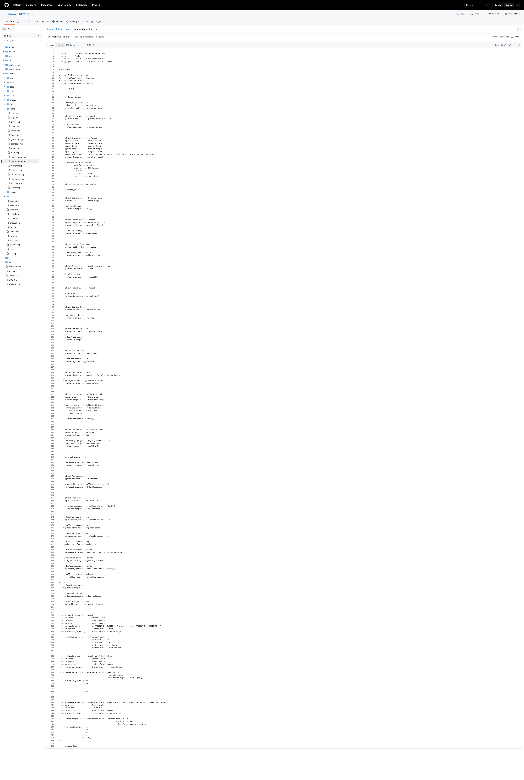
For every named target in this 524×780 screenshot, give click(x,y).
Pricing (96, 5)
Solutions (31, 5)
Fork (495, 14)
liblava (12, 14)
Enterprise (81, 5)
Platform (16, 5)
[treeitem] (20, 161)
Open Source (64, 5)
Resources (47, 5)
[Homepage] (6, 5)
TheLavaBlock (58, 37)
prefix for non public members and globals (85, 37)
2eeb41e (495, 37)
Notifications (479, 14)
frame (68, 29)
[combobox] (23, 41)
